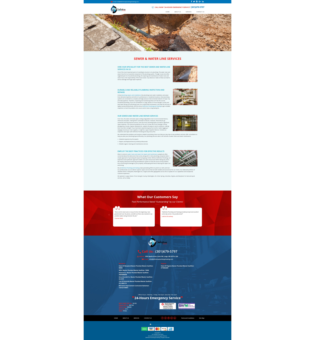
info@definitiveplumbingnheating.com (128, 1)
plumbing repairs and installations (131, 95)
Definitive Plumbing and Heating (152, 106)
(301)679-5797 (197, 7)
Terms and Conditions (187, 318)
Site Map (201, 318)
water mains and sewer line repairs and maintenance (143, 154)
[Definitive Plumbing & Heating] (118, 9)
